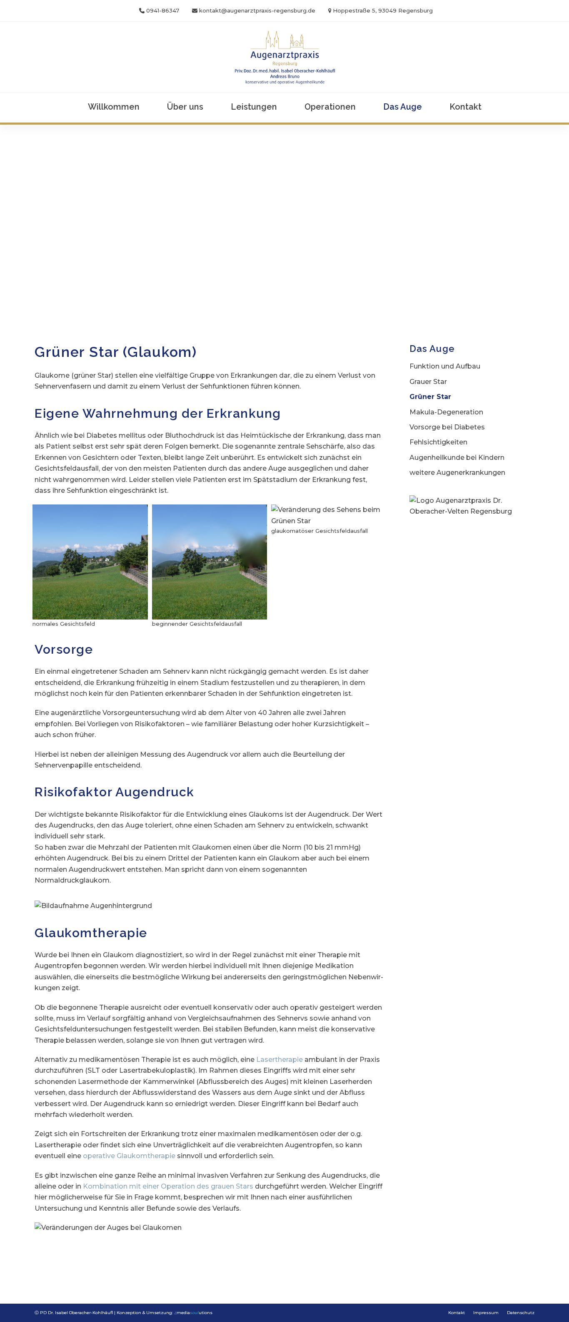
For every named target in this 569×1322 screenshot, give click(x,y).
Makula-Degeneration (446, 412)
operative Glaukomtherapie (129, 1156)
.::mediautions (193, 1312)
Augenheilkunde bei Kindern (456, 458)
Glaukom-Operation (168, 1261)
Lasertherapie (279, 1060)
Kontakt (456, 1312)
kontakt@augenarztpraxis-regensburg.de (257, 10)
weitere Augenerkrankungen (457, 473)
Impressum (486, 1312)
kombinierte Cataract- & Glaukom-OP (285, 1261)
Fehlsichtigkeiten (438, 442)
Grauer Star (428, 382)
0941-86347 (162, 10)
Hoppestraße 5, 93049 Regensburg (383, 10)
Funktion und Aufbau (444, 366)
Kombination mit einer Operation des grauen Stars (168, 1186)
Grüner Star (430, 397)
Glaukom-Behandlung (79, 1261)
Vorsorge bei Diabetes (447, 427)
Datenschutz (520, 1312)
